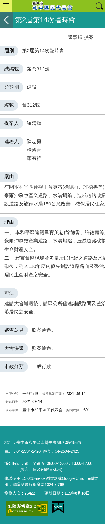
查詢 (99, 6)
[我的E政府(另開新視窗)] (58, 507)
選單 (6, 6)
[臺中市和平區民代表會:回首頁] (52, 6)
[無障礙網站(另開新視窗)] (27, 508)
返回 (6, 20)
